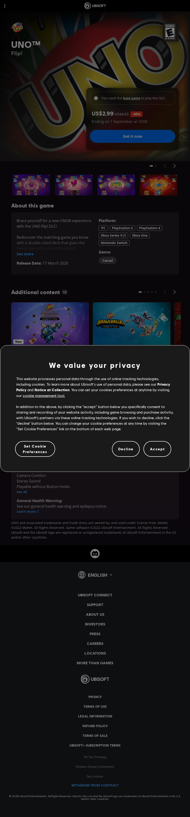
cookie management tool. (44, 395)
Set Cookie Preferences (35, 449)
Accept (157, 449)
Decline (125, 449)
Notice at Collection (52, 389)
